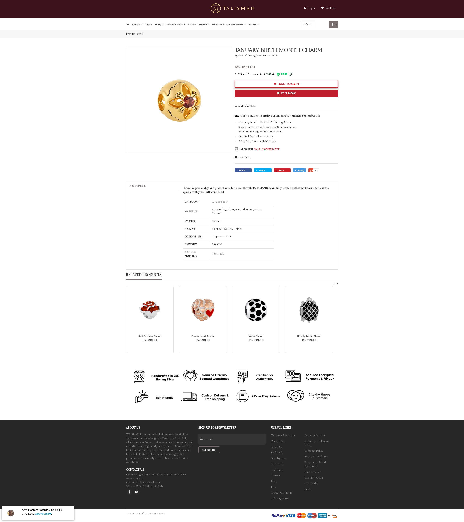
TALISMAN (158, 513)
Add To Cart (288, 84)
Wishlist (330, 8)
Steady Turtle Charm (309, 336)
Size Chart (244, 157)
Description (137, 186)
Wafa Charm (256, 336)
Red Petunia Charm (149, 336)
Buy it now (286, 93)
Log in (311, 8)
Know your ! (260, 149)
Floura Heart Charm (203, 336)
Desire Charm (43, 513)
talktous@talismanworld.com (143, 482)
